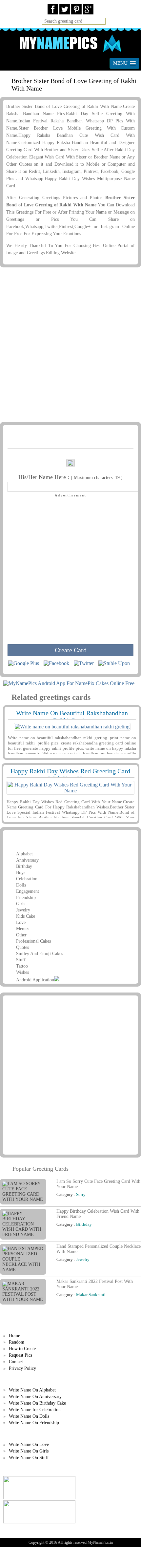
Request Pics (20, 1355)
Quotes (22, 947)
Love (21, 922)
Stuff (21, 959)
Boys (20, 872)
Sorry (81, 1194)
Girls (20, 903)
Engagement (27, 891)
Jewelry (23, 910)
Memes (22, 928)
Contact (16, 1361)
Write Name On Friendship (34, 1422)
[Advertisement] (70, 345)
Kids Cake (25, 916)
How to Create (22, 1348)
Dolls (21, 885)
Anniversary (27, 860)
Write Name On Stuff (29, 1457)
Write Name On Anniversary (35, 1396)
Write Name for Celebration (35, 1409)
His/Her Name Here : (70, 477)
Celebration (26, 878)
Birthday (24, 866)
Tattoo (22, 966)
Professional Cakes (33, 941)
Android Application (35, 979)
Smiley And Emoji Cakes (39, 953)
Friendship (26, 897)
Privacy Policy (22, 1368)
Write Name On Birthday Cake (37, 1403)
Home (14, 1335)
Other (21, 934)
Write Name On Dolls (29, 1416)
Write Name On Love (29, 1444)
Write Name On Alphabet (32, 1390)
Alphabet (24, 853)
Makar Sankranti (91, 1294)
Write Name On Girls (29, 1451)
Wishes (22, 972)
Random (16, 1342)
